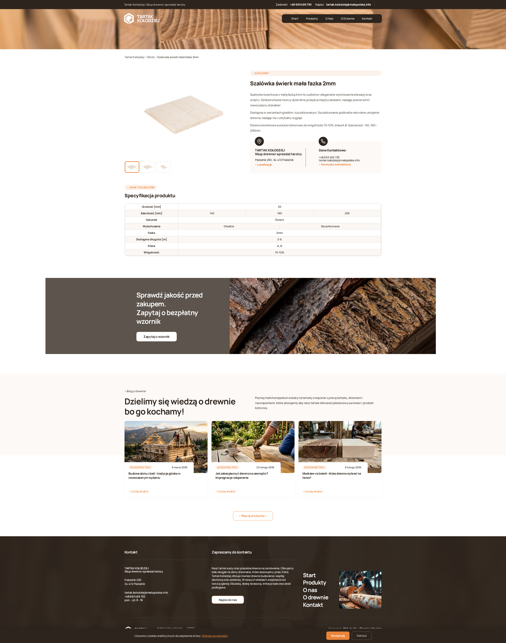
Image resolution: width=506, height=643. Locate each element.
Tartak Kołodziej (134, 57)
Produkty (312, 18)
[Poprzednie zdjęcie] (130, 114)
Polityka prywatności (215, 636)
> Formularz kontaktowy (335, 164)
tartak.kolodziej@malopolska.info (348, 4)
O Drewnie (348, 18)
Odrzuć (362, 635)
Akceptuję (338, 635)
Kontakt (367, 18)
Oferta (151, 57)
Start (294, 18)
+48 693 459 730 (301, 4)
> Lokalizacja (263, 164)
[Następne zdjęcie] (237, 114)
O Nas (329, 18)
